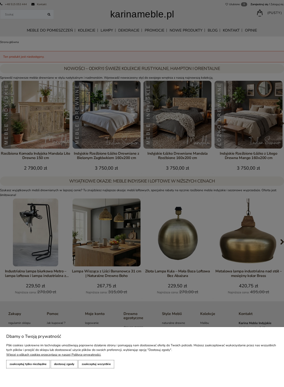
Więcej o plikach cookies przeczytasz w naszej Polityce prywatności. (53, 355)
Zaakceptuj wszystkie (96, 364)
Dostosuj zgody (64, 364)
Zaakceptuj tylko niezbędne (28, 364)
